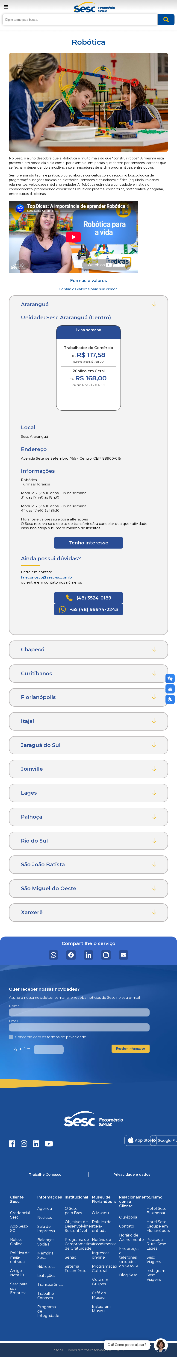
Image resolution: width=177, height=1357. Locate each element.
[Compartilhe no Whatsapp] (53, 955)
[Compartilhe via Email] (123, 955)
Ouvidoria (128, 1217)
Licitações (46, 1275)
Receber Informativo (130, 1048)
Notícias (44, 1217)
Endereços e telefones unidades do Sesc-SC (129, 1257)
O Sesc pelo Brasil (74, 1210)
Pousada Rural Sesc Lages (156, 1244)
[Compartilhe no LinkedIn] (88, 955)
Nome (14, 1006)
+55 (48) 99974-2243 (93, 609)
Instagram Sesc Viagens (156, 1275)
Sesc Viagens (154, 1259)
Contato (126, 1226)
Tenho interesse (88, 543)
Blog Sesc (128, 1275)
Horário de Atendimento (104, 1241)
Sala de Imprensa (46, 1228)
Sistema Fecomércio (75, 1268)
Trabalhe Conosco (45, 1295)
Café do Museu (99, 1295)
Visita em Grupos (100, 1282)
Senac (70, 1257)
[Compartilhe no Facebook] (71, 955)
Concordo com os (50, 1037)
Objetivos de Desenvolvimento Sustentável (81, 1226)
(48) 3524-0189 (93, 598)
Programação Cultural (104, 1268)
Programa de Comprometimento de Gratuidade (82, 1244)
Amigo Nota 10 (17, 1273)
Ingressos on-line (100, 1255)
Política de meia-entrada (20, 1257)
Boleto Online (16, 1241)
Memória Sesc (45, 1255)
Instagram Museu (101, 1308)
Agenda (44, 1208)
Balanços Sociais (45, 1242)
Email (13, 1021)
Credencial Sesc (20, 1215)
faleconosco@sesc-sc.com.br (47, 577)
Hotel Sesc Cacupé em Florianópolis (158, 1226)
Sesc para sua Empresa (18, 1288)
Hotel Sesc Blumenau (157, 1210)
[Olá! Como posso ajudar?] (161, 1345)
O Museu (100, 1213)
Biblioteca (46, 1266)
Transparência (50, 1284)
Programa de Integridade (48, 1311)
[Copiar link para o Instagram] (106, 955)
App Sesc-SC (19, 1228)
